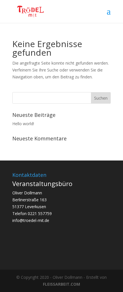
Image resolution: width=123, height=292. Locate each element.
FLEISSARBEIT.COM (61, 284)
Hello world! (23, 123)
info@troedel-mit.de (30, 220)
